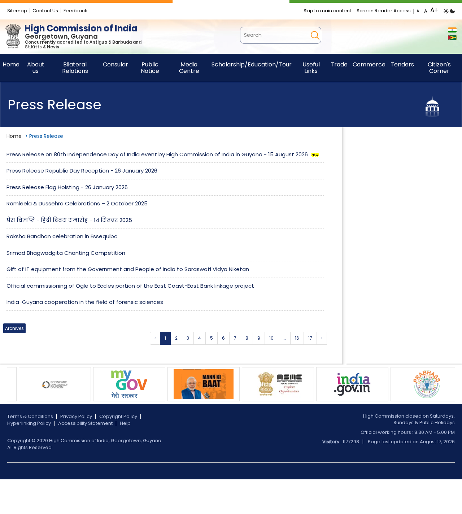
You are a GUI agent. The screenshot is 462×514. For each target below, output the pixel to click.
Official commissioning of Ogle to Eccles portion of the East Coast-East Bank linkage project (130, 285)
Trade (339, 64)
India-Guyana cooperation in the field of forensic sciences (84, 302)
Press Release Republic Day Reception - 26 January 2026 (81, 170)
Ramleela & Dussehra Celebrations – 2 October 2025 (77, 203)
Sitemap (17, 10)
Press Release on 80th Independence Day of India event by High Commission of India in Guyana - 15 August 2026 (157, 154)
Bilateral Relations (75, 67)
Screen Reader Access (384, 10)
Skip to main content (327, 10)
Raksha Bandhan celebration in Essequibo (62, 236)
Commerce (369, 64)
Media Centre (189, 67)
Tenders (402, 64)
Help (125, 423)
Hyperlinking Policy (29, 423)
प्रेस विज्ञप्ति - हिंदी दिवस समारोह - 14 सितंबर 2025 (69, 220)
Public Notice (150, 67)
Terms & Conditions (30, 416)
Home (14, 136)
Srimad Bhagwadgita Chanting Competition (65, 253)
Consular (115, 64)
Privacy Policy (76, 416)
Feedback (75, 10)
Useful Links (311, 67)
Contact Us (45, 10)
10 (271, 338)
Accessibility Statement (85, 423)
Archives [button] (14, 328)
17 (310, 338)
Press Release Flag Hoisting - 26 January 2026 (67, 187)
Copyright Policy (118, 416)
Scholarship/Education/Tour (252, 64)
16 (297, 338)
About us (35, 67)
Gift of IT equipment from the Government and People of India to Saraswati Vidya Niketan (127, 269)
